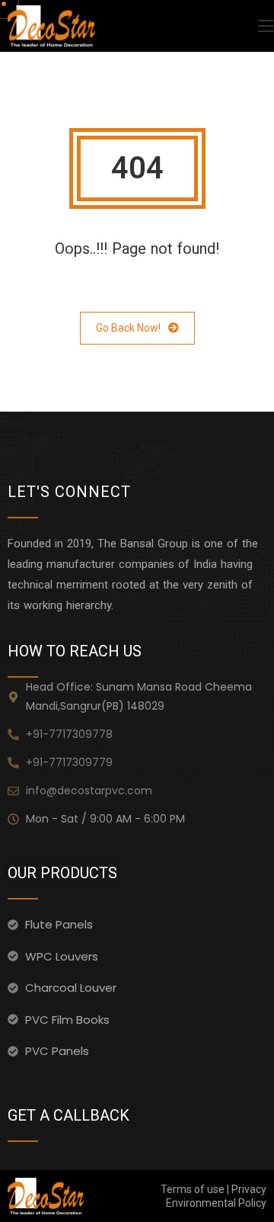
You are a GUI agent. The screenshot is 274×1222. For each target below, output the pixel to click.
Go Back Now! (128, 328)
